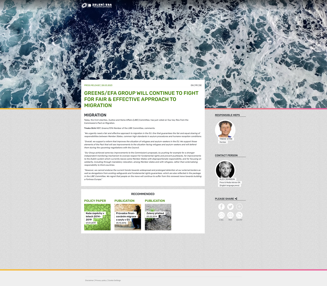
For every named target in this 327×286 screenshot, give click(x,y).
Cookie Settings (114, 280)
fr (196, 85)
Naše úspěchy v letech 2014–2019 (95, 216)
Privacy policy (101, 280)
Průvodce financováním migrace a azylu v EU (126, 216)
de (200, 85)
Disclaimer (89, 280)
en (192, 85)
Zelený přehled (155, 213)
